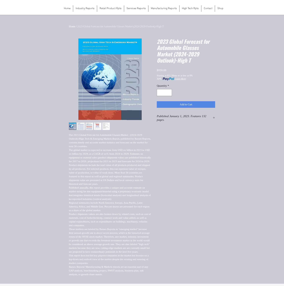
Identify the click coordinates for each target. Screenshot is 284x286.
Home (72, 26)
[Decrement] (159, 92)
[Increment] (169, 92)
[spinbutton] (164, 92)
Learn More (180, 79)
